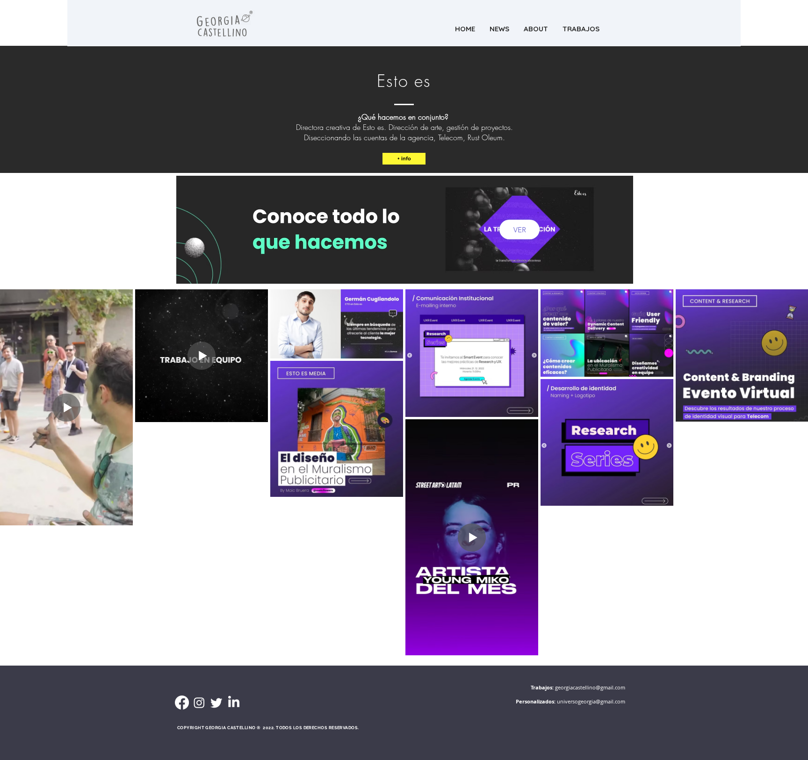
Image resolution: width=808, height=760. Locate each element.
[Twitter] (216, 702)
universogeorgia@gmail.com (591, 701)
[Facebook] (182, 702)
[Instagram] (199, 702)
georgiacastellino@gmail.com (590, 687)
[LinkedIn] (234, 702)
